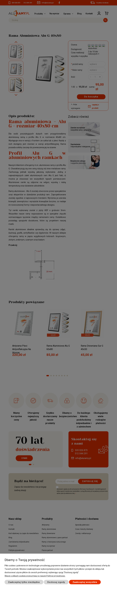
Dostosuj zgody (56, 582)
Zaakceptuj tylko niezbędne (24, 582)
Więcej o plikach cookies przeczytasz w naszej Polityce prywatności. (35, 576)
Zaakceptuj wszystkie (85, 582)
